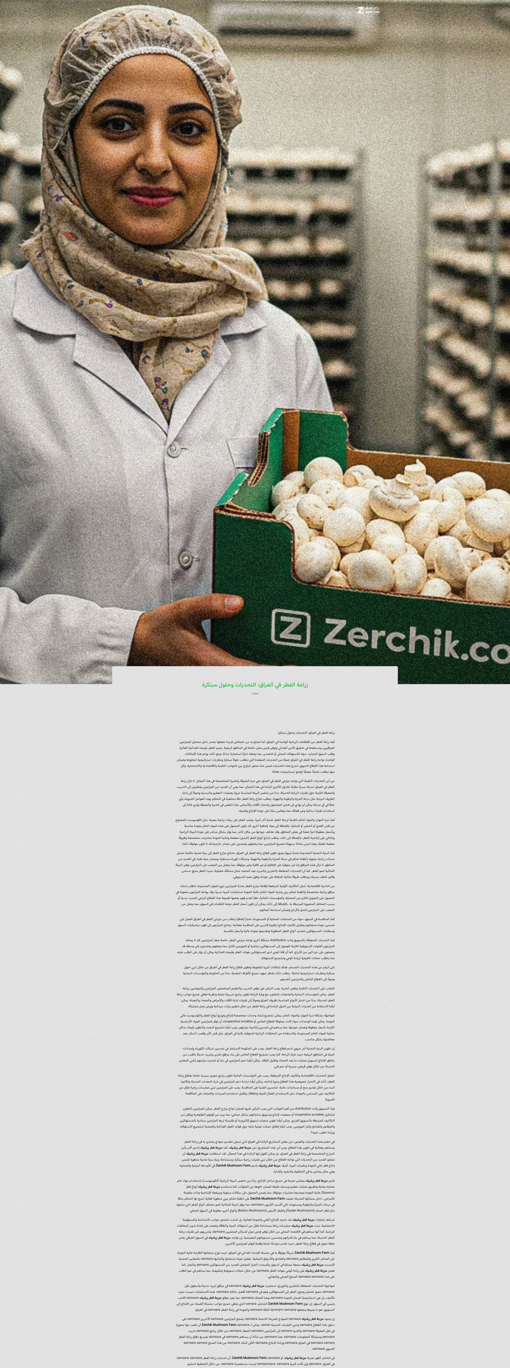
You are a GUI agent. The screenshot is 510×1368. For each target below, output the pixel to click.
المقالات (255, 693)
